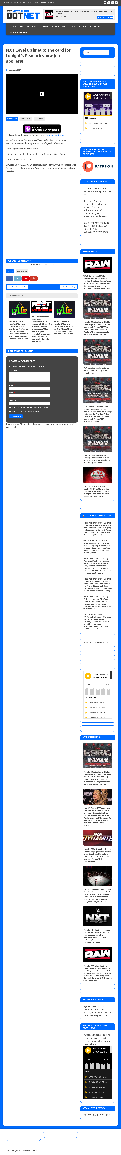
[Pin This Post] (26, 278)
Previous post (19, 287)
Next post (67, 287)
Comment (13, 370)
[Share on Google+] (34, 278)
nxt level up (22, 271)
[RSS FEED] (112, 2)
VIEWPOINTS (74, 26)
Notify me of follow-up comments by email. (30, 407)
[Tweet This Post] (18, 278)
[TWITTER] (105, 2)
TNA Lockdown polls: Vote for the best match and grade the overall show (96, 370)
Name (11, 385)
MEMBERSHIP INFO (11, 3)
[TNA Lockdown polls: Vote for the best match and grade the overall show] (97, 363)
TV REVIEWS (31, 26)
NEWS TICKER (26, 119)
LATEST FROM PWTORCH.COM (98, 515)
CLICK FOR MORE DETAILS (96, 223)
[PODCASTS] (116, 2)
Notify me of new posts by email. (25, 412)
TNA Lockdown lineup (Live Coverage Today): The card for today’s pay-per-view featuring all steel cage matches (96, 459)
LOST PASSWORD (40, 3)
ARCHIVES (98, 26)
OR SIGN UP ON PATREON (96, 232)
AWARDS (51, 3)
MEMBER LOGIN (25, 3)
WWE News (39, 119)
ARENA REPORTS (59, 26)
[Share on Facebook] (10, 278)
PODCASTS (86, 26)
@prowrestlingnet (55, 135)
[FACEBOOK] (108, 2)
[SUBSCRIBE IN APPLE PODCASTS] (42, 132)
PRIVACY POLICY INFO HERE (42, 265)
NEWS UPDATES (16, 26)
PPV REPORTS (44, 26)
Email (11, 393)
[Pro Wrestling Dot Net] (23, 14)
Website (12, 400)
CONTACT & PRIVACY (18, 32)
